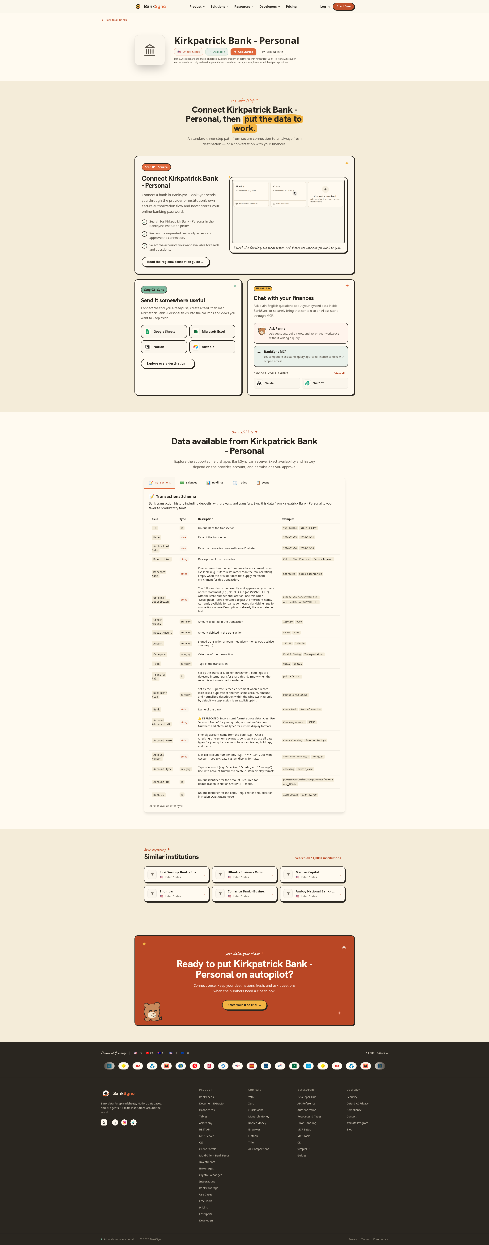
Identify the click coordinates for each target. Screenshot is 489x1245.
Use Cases (205, 1194)
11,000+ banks (377, 1053)
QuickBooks (255, 1110)
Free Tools (205, 1201)
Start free (344, 6)
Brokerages (206, 1168)
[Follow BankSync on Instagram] (124, 1122)
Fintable (253, 1136)
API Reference (306, 1103)
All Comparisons (258, 1149)
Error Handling (307, 1123)
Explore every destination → (168, 363)
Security (352, 1097)
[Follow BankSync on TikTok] (133, 1122)
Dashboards (207, 1110)
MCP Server (206, 1136)
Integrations (207, 1181)
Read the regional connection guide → (175, 262)
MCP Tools (303, 1136)
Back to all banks (116, 20)
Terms (365, 1239)
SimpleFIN (304, 1149)
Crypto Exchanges (210, 1175)
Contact (351, 1116)
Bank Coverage (208, 1188)
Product (195, 6)
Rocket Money (257, 1123)
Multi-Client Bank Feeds (214, 1155)
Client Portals (207, 1149)
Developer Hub (307, 1097)
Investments (207, 1162)
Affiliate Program (357, 1123)
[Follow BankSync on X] (115, 1122)
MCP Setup (304, 1129)
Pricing (291, 6)
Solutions (218, 6)
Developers (268, 6)
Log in (325, 6)
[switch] (104, 1122)
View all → (341, 373)
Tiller (251, 1142)
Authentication (306, 1110)
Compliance (354, 1110)
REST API (204, 1129)
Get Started (245, 52)
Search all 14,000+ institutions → (320, 858)
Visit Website (274, 52)
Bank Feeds (206, 1097)
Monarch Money (258, 1116)
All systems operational (119, 1239)
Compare (254, 1089)
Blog (349, 1129)
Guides (301, 1155)
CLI (201, 1142)
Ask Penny (205, 1123)
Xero (251, 1103)
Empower (254, 1129)
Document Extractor (212, 1103)
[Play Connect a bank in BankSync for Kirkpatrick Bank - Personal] (288, 211)
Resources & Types (309, 1116)
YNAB (251, 1097)
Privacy (353, 1239)
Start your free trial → (244, 1005)
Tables (203, 1116)
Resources (242, 6)
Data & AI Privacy (357, 1103)
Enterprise (206, 1214)
